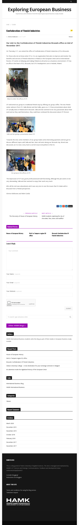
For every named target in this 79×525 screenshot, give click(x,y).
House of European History (14, 233)
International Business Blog (15, 383)
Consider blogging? (12, 475)
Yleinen (71, 37)
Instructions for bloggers (14, 477)
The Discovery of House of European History (23, 216)
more (70, 206)
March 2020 (10, 423)
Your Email (13, 282)
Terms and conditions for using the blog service (21, 490)
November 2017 (11, 446)
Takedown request (12, 492)
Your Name (13, 274)
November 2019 (11, 431)
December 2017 (11, 442)
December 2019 (11, 427)
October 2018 (10, 435)
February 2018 (10, 438)
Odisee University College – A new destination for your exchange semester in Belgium (33, 366)
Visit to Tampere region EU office (37, 234)
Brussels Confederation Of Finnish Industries (60, 234)
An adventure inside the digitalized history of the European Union (26, 369)
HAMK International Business (15, 387)
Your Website (13, 291)
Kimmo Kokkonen (13, 37)
